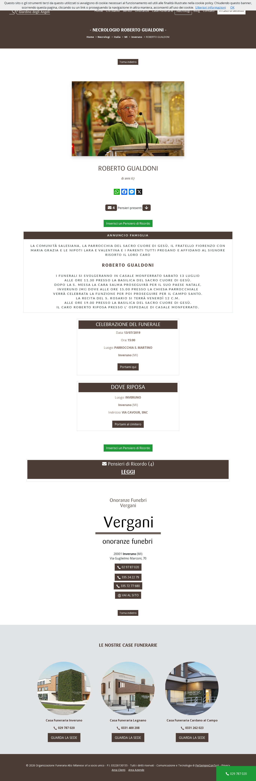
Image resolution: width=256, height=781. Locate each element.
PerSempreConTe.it (207, 765)
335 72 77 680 (130, 586)
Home (98, 11)
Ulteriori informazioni (210, 7)
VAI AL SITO (130, 595)
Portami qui (128, 367)
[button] (128, 472)
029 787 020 (66, 728)
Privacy (225, 765)
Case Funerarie (162, 11)
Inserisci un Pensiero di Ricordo (128, 223)
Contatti (208, 11)
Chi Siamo (113, 11)
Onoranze (142, 11)
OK (232, 7)
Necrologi (183, 11)
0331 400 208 (129, 728)
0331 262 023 (194, 728)
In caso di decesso (231, 11)
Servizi (127, 11)
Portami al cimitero (128, 424)
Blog (196, 11)
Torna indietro (128, 62)
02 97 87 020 (130, 567)
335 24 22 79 (130, 577)
